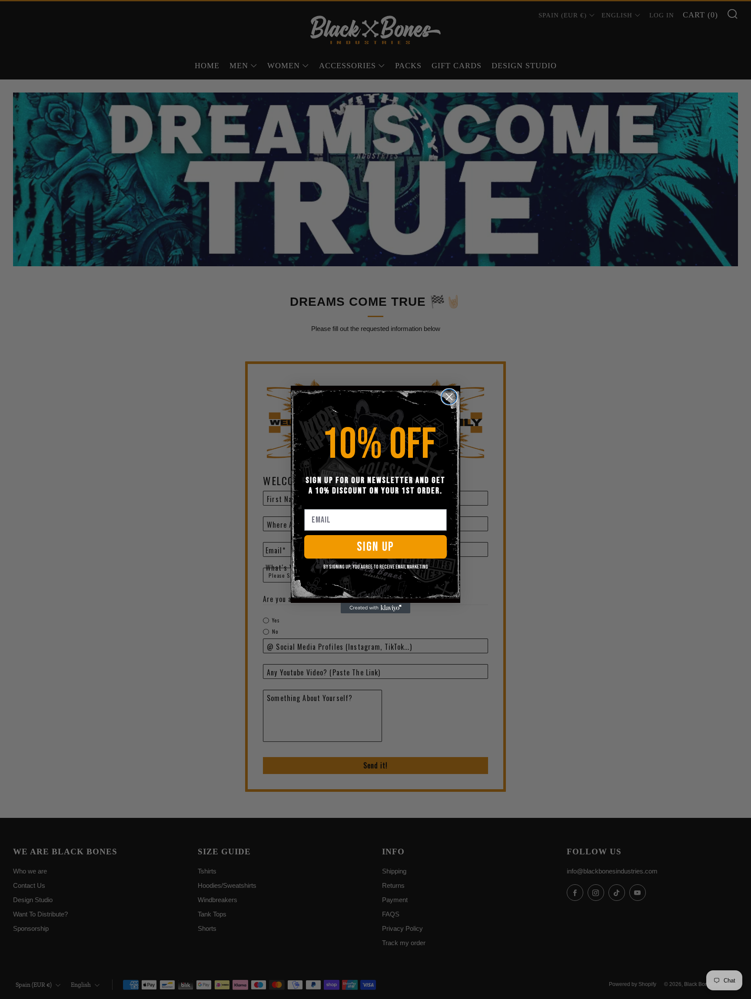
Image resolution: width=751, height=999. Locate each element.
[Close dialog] (449, 396)
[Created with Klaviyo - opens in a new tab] (375, 608)
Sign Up (375, 547)
